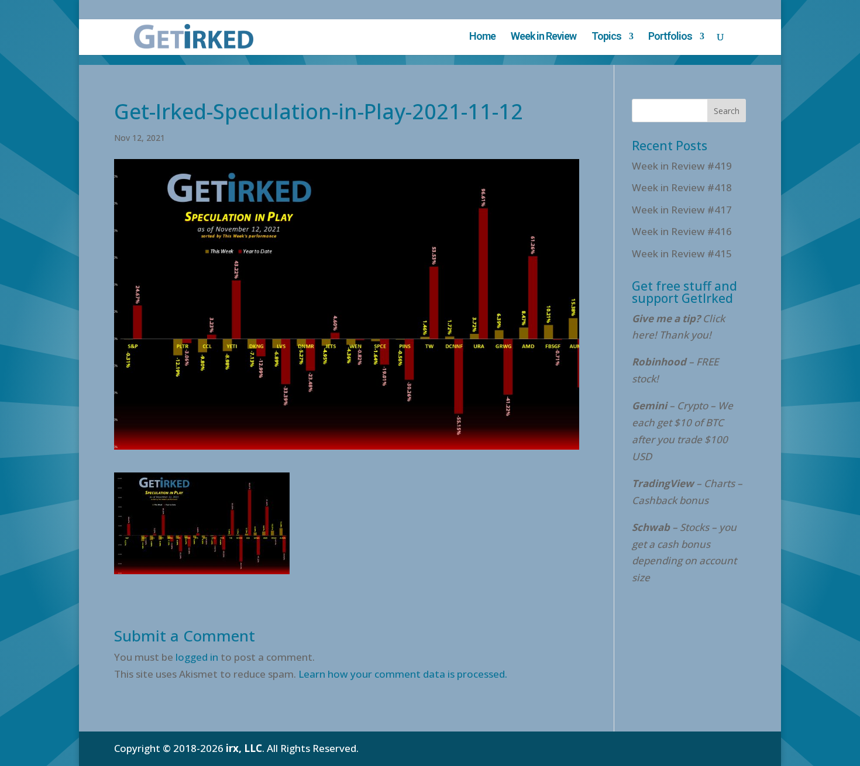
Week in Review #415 (682, 253)
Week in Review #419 (682, 165)
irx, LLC (244, 748)
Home (482, 37)
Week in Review (543, 37)
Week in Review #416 (682, 231)
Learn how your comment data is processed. (402, 674)
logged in (197, 657)
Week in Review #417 (682, 209)
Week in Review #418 (682, 187)
